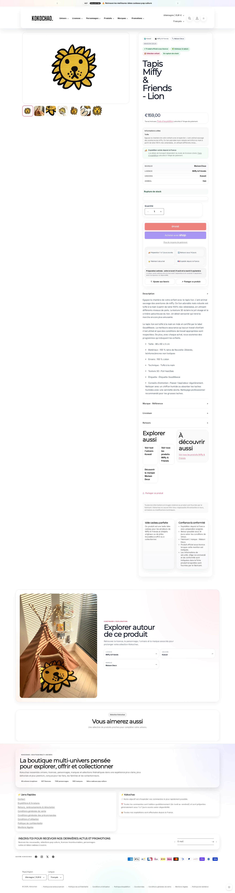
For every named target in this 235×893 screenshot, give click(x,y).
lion (204, 181)
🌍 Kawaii (147, 39)
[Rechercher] (190, 18)
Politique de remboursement (53, 887)
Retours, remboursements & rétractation (36, 807)
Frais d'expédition (165, 121)
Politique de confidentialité (30, 823)
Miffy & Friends (199, 171)
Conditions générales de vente (32, 811)
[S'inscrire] (212, 842)
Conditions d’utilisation (101, 887)
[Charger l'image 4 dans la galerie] (62, 111)
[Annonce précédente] (57, 3)
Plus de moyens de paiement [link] (175, 242)
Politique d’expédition (122, 887)
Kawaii (203, 176)
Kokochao (33, 887)
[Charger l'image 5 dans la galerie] (74, 111)
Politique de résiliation (200, 887)
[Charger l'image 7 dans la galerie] (97, 111)
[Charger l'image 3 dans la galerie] (51, 111)
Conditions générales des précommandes (37, 815)
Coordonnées (139, 887)
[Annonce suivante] (178, 3)
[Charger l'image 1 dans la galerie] (28, 111)
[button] (203, 18)
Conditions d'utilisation (28, 819)
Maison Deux (200, 166)
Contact (21, 799)
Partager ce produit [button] (154, 493)
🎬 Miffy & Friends (161, 39)
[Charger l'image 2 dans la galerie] (39, 111)
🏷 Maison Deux (178, 39)
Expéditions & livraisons (29, 803)
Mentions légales (25, 827)
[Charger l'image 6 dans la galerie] (85, 111)
